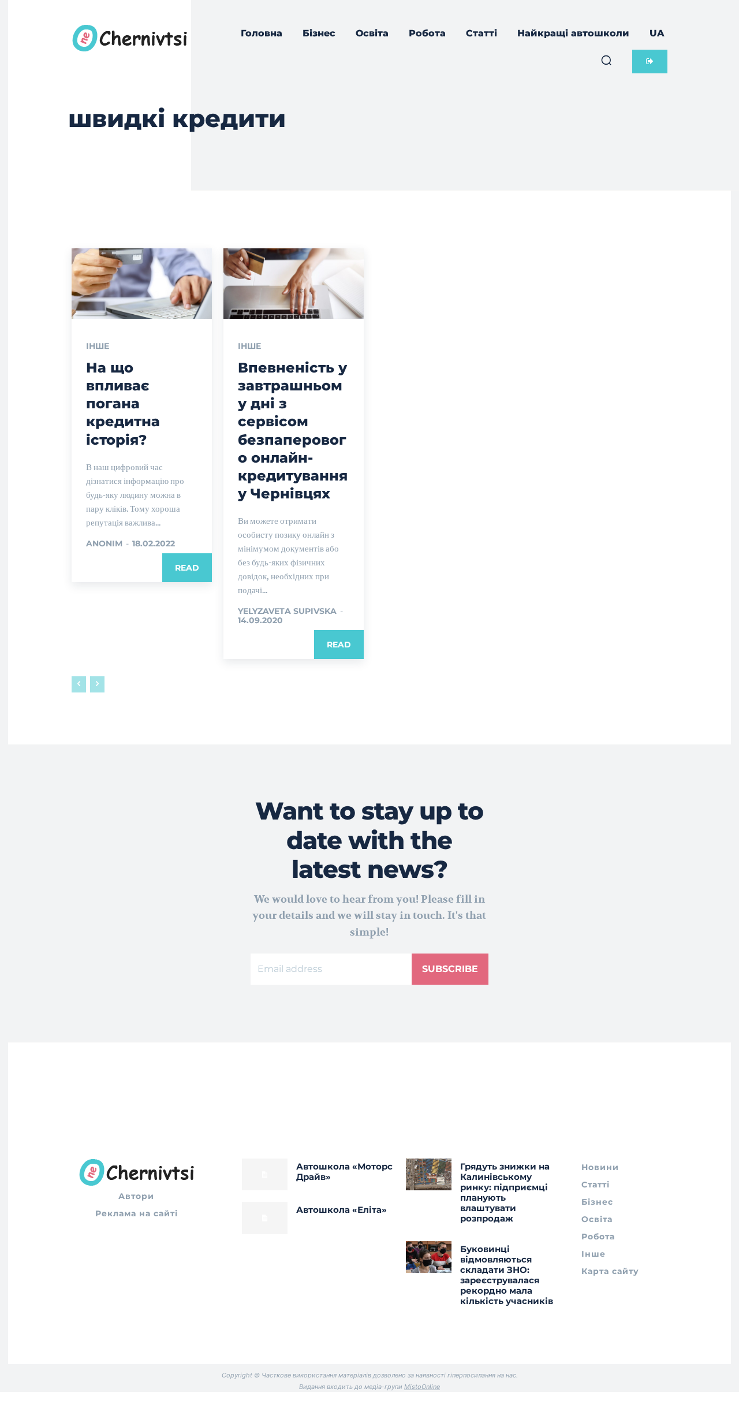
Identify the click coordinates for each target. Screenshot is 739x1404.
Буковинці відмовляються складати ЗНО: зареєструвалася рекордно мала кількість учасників (506, 1274)
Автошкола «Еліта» (341, 1209)
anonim (104, 543)
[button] (606, 60)
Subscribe (450, 968)
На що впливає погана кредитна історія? (123, 403)
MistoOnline (422, 1387)
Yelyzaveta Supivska (287, 611)
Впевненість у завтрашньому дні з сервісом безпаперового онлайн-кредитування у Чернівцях (293, 430)
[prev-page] (79, 684)
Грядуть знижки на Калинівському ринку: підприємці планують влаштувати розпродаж (505, 1192)
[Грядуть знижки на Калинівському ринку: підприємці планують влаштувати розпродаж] (428, 1174)
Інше (97, 346)
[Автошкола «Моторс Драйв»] (265, 1174)
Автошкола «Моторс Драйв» (344, 1171)
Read (187, 568)
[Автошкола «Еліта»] (265, 1218)
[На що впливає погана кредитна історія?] (142, 283)
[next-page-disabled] (97, 684)
